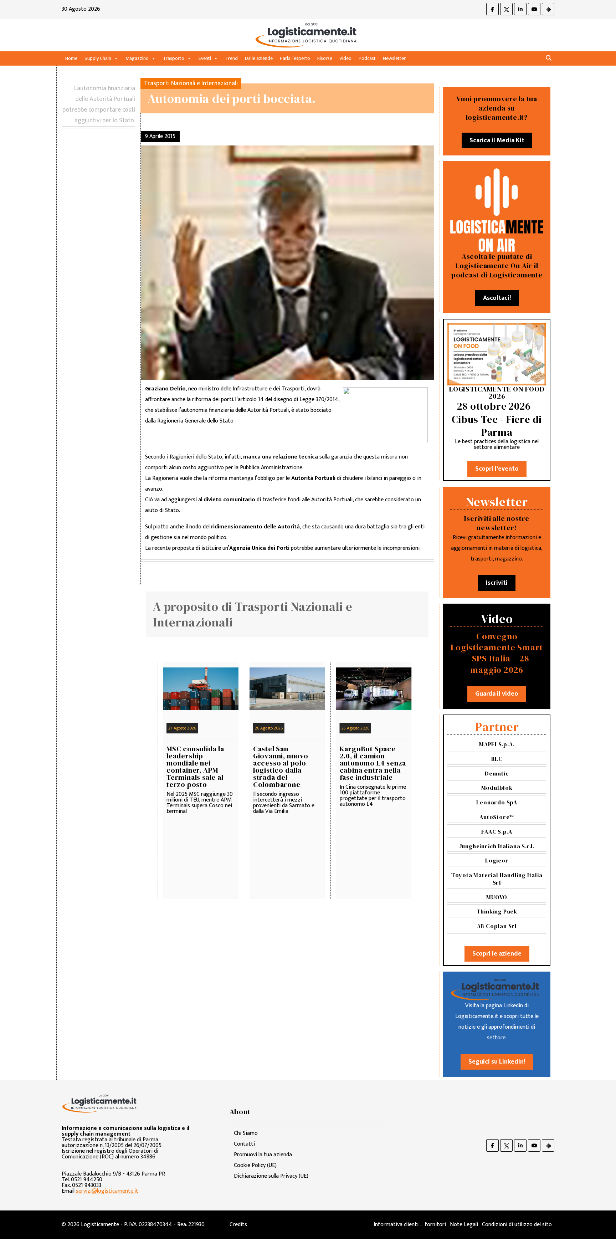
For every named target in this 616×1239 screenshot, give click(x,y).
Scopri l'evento (497, 469)
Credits (238, 1224)
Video (345, 58)
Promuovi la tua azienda (263, 1154)
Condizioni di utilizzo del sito (517, 1224)
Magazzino (137, 58)
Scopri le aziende (497, 953)
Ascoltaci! (497, 298)
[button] (548, 58)
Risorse (324, 58)
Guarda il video (496, 693)
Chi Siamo (246, 1133)
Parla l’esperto (295, 58)
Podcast (367, 58)
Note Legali (464, 1224)
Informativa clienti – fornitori (410, 1224)
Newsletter (394, 58)
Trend (231, 58)
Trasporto (173, 58)
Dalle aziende (259, 58)
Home (71, 58)
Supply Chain (97, 58)
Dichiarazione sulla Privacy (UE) (271, 1176)
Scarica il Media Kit (496, 140)
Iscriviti (497, 583)
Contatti (244, 1144)
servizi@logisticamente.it (107, 1191)
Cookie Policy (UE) (255, 1165)
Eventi (205, 58)
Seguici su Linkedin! (496, 1061)
